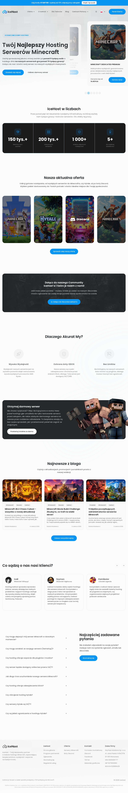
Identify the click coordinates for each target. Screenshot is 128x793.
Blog (67, 11)
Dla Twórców (57, 11)
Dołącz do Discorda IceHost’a (65, 302)
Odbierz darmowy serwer (38, 72)
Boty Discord (69, 753)
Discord (87, 753)
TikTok (87, 760)
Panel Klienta (117, 11)
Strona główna (49, 750)
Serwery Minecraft (71, 750)
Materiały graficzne (92, 763)
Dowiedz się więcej (13, 72)
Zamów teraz (117, 82)
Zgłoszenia (48, 757)
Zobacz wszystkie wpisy (64, 538)
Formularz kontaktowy (93, 750)
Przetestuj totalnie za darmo (21, 431)
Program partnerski (51, 753)
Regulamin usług (50, 763)
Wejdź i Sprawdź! (89, 3)
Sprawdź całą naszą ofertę (64, 251)
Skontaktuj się (88, 658)
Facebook (88, 757)
